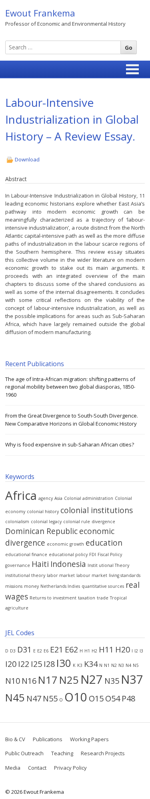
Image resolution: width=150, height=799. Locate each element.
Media (12, 767)
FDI (92, 554)
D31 (24, 649)
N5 (135, 665)
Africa (21, 495)
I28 (49, 663)
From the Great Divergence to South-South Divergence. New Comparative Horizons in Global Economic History (71, 419)
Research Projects (103, 753)
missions (13, 586)
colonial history (43, 511)
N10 (12, 680)
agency (45, 498)
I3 (141, 651)
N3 (121, 665)
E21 (56, 649)
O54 (112, 698)
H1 (87, 651)
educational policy (68, 554)
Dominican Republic (41, 531)
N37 (132, 679)
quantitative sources (103, 586)
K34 (91, 663)
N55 (50, 698)
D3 (13, 651)
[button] (132, 69)
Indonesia (68, 564)
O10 (75, 697)
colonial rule (76, 521)
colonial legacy (46, 521)
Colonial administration (88, 498)
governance (17, 565)
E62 (71, 649)
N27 (91, 679)
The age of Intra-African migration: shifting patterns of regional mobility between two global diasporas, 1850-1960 (70, 386)
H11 (106, 649)
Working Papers (89, 739)
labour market (91, 575)
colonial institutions (96, 510)
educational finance (26, 554)
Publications (47, 739)
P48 (128, 698)
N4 (128, 665)
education (104, 543)
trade (102, 598)
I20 (10, 663)
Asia (58, 498)
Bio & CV (15, 739)
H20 (122, 649)
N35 (111, 680)
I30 (63, 663)
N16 (29, 680)
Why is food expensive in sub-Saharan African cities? (69, 444)
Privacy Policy (70, 767)
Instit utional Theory (108, 565)
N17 (48, 680)
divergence (103, 521)
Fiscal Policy (110, 554)
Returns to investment (53, 598)
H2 (94, 651)
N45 (15, 698)
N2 (114, 665)
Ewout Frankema (40, 13)
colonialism (17, 521)
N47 (33, 698)
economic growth (65, 544)
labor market (61, 575)
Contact (37, 767)
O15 (96, 698)
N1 (107, 665)
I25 (36, 663)
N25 (69, 680)
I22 (23, 663)
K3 (79, 665)
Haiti (40, 564)
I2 (136, 651)
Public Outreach (24, 753)
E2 (39, 651)
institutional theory (25, 575)
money (31, 586)
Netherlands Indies (60, 586)
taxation (86, 598)
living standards (124, 575)
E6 (46, 651)
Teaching (62, 753)
